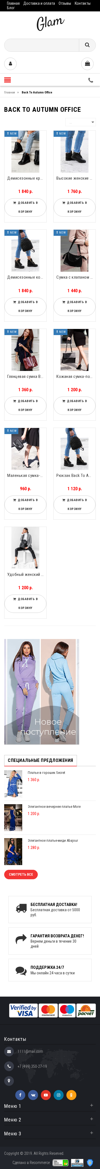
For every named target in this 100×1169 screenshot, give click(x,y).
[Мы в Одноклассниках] (71, 1095)
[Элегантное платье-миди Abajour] (13, 851)
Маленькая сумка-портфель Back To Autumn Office (26, 475)
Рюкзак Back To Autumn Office (76, 475)
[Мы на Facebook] (20, 1095)
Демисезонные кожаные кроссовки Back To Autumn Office (26, 277)
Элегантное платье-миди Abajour (53, 840)
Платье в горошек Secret (46, 773)
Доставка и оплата (39, 3)
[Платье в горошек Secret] (13, 783)
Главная (13, 3)
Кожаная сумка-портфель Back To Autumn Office (76, 376)
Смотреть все (21, 874)
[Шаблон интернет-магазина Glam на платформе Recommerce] (50, 23)
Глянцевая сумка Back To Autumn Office (26, 376)
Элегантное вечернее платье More (54, 806)
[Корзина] (87, 64)
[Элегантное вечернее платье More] (13, 817)
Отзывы (65, 3)
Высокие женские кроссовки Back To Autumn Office (76, 178)
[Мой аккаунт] (10, 64)
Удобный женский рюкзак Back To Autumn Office (26, 574)
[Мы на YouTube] (46, 1095)
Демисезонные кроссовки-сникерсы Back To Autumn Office (26, 178)
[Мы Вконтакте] (33, 1095)
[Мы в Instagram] (59, 1095)
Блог (11, 8)
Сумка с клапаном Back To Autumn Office (76, 277)
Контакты (83, 3)
